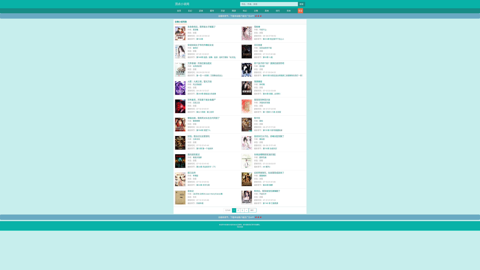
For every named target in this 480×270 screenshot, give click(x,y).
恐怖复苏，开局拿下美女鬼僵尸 (202, 99)
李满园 (195, 175)
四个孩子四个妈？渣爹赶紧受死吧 (269, 63)
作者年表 (199, 203)
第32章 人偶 (267, 57)
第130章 (199, 39)
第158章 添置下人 (203, 130)
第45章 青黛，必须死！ (272, 94)
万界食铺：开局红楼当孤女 (200, 63)
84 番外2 (266, 167)
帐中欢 (257, 118)
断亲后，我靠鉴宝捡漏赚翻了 (267, 191)
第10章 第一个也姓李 (204, 148)
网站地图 (240, 227)
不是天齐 (262, 194)
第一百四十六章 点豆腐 (272, 112)
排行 (278, 11)
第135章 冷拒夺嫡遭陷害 (272, 130)
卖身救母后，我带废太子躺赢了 (202, 27)
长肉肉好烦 (197, 66)
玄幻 (190, 11)
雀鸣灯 (195, 48)
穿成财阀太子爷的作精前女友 (201, 45)
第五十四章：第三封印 (205, 112)
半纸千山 (262, 29)
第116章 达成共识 (270, 148)
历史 (223, 11)
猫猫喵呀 (262, 175)
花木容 (262, 66)
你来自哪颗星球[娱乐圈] (265, 154)
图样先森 (262, 157)
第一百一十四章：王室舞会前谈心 (209, 75)
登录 (300, 11)
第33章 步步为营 (203, 185)
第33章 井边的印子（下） (206, 167)
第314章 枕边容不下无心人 (273, 39)
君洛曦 (195, 29)
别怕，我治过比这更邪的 (199, 136)
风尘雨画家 (197, 84)
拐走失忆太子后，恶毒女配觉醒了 (269, 136)
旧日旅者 (258, 45)
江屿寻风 (196, 139)
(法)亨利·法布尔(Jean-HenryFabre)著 (207, 194)
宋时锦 (262, 84)
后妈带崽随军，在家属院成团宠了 (269, 173)
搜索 (302, 4)
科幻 (245, 11)
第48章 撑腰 (268, 185)
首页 (179, 11)
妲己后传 (192, 173)
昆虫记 (191, 191)
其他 (267, 11)
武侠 (201, 11)
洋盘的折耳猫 (264, 103)
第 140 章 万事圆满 (270, 203)
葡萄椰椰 (196, 121)
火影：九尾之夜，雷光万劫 (200, 81)
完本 (289, 11)
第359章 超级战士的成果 (206, 94)
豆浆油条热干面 (265, 48)
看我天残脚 (197, 157)
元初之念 (196, 103)
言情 (256, 11)
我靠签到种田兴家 (262, 99)
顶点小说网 (182, 4)
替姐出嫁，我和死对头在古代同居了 (204, 118)
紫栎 (261, 121)
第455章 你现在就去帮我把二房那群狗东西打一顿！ (283, 75)
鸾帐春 (257, 27)
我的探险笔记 (194, 154)
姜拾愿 (262, 139)
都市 (212, 11)
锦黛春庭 (258, 81)
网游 (234, 11)
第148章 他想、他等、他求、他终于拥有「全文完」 (216, 57)
